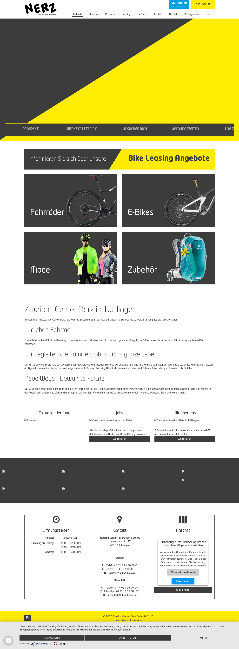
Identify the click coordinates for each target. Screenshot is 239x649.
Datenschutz (121, 620)
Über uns (94, 14)
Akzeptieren (183, 581)
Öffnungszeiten (192, 14)
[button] (30, 130)
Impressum (136, 620)
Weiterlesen (119, 439)
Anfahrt (173, 14)
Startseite (77, 14)
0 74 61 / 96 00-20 (126, 588)
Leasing (126, 14)
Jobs (209, 14)
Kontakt (158, 14)
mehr (203, 637)
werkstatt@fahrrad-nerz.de (122, 595)
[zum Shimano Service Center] (179, 4)
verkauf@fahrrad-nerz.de (122, 573)
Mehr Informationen (183, 572)
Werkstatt (142, 14)
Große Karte (183, 590)
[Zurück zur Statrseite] (40, 9)
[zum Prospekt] (54, 421)
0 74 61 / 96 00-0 (126, 565)
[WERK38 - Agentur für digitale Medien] (27, 618)
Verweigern (52, 637)
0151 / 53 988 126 (127, 591)
